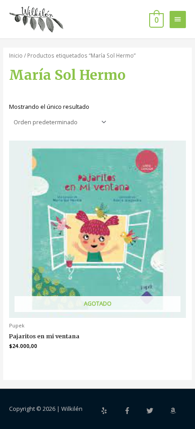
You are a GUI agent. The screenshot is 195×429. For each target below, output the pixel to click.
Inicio (16, 55)
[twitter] (157, 410)
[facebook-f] (135, 410)
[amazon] (174, 410)
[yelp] (111, 410)
